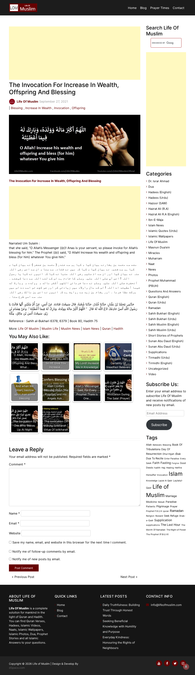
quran (166, 511)
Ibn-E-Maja (155, 220)
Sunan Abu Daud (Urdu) (164, 346)
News (152, 269)
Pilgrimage (162, 506)
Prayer (173, 506)
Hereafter (151, 475)
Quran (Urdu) (157, 302)
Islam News (91, 328)
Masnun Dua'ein (159, 247)
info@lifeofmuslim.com (166, 605)
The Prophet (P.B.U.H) (157, 534)
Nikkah (161, 502)
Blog (143, 8)
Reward (159, 516)
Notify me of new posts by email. (36, 559)
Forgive (175, 463)
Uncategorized (158, 368)
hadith (157, 467)
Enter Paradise (171, 458)
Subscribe (159, 425)
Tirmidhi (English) (160, 363)
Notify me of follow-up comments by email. (43, 551)
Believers (157, 445)
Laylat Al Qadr (165, 480)
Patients (150, 506)
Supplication (163, 520)
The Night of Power (176, 529)
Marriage (171, 496)
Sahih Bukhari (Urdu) (162, 319)
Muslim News (70, 328)
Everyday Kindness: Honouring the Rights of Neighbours (119, 642)
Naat (151, 264)
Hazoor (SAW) (157, 203)
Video (152, 374)
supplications (153, 525)
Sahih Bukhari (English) (164, 313)
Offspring (78, 108)
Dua (151, 186)
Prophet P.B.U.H (154, 511)
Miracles (154, 253)
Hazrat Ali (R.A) (158, 209)
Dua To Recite (154, 458)
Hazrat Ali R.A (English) (163, 214)
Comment (17, 464)
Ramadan (154, 308)
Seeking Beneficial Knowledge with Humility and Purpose (119, 626)
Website (14, 533)
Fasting (166, 463)
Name (14, 513)
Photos (153, 275)
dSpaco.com (17, 667)
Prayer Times (159, 8)
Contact (178, 8)
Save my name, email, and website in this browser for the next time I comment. (69, 542)
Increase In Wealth (38, 108)
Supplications (157, 352)
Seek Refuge (171, 515)
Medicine (151, 501)
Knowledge (151, 480)
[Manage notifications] (186, 667)
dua (178, 454)
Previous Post (24, 577)
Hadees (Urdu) (158, 197)
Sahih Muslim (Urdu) (162, 330)
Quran (106, 328)
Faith (156, 463)
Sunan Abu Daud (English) (165, 341)
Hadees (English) (159, 192)
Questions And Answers (164, 291)
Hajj (163, 467)
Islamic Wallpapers (160, 236)
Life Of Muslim (28, 328)
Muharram (155, 258)
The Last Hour (170, 525)
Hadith (118, 328)
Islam (176, 473)
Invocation (61, 108)
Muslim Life (50, 328)
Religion (150, 516)
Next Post (128, 577)
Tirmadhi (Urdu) (159, 357)
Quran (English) (158, 297)
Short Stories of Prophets (165, 335)
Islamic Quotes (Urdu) (162, 231)
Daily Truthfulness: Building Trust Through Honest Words (121, 610)
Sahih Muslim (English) (163, 324)
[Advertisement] (74, 53)
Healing (170, 467)
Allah (149, 444)
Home (132, 8)
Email (14, 523)
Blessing (17, 108)
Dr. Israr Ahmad (158, 181)
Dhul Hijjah (168, 453)
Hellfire (178, 467)
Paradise (171, 501)
